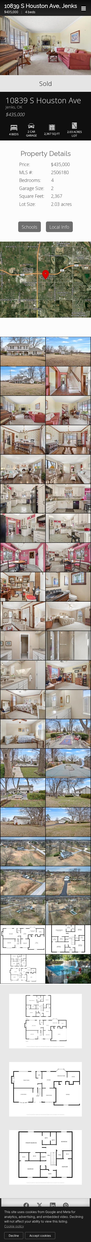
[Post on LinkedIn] (52, 1205)
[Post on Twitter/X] (39, 1205)
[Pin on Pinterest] (65, 1205)
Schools (29, 227)
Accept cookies (40, 1235)
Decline (14, 1235)
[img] (83, 8)
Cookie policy (14, 1226)
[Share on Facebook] (26, 1205)
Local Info (59, 227)
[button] (45, 280)
